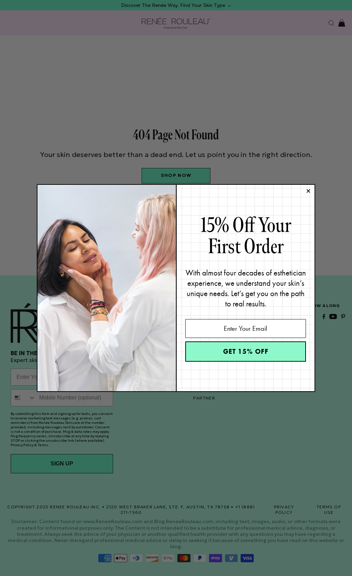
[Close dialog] (308, 191)
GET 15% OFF (245, 351)
